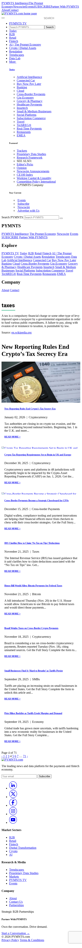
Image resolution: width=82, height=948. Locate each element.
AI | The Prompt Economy (25, 44)
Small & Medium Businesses (34, 111)
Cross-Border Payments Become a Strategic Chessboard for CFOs (36, 500)
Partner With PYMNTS (65, 6)
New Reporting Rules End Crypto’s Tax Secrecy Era (30, 408)
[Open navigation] (3, 18)
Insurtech (22, 108)
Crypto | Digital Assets (22, 48)
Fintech (13, 41)
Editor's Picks (25, 164)
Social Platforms (26, 114)
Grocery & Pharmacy (29, 101)
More (12, 61)
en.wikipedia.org (21, 332)
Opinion (22, 167)
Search (50, 27)
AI (10, 854)
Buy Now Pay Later (29, 83)
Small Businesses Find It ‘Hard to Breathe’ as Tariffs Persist (33, 670)
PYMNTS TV (18, 23)
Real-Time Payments (29, 128)
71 (24, 756)
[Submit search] (61, 218)
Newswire (19, 6)
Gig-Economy (25, 97)
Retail (12, 37)
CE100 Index (25, 174)
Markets (14, 876)
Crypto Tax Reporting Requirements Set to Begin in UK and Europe (37, 454)
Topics (12, 69)
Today (13, 30)
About (5, 10)
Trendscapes (16, 54)
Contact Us (16, 901)
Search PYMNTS (12, 217)
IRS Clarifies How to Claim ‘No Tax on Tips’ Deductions (32, 543)
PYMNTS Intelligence (15, 3)
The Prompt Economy (42, 233)
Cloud (20, 90)
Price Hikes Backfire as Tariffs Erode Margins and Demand (33, 713)
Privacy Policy (10, 940)
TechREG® (24, 125)
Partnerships (16, 905)
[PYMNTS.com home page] (19, 13)
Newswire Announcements (33, 171)
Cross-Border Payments (31, 94)
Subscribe (23, 203)
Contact (13, 10)
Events (29, 6)
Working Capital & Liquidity (34, 178)
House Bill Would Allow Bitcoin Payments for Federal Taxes (33, 585)
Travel (20, 121)
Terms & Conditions (32, 940)
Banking (22, 87)
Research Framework (29, 157)
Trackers (22, 150)
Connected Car (26, 80)
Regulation (15, 51)
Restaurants (24, 132)
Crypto (13, 851)
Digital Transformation (22, 847)
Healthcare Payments (29, 104)
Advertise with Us (28, 210)
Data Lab (14, 58)
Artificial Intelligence (29, 77)
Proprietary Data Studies (31, 154)
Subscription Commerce (31, 118)
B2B (12, 34)
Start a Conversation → (16, 933)
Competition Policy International (36, 181)
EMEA (21, 135)
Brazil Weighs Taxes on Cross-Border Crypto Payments (31, 628)
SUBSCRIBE (42, 6)
